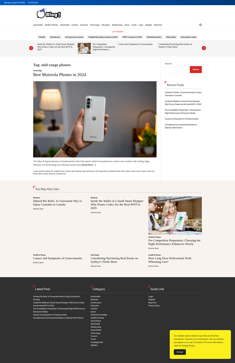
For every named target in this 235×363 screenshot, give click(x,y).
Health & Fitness (51, 25)
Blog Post (158, 25)
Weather (94, 345)
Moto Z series (43, 174)
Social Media (96, 330)
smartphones (61, 174)
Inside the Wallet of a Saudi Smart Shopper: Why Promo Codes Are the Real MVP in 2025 (56, 47)
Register (148, 25)
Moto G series (141, 171)
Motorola (52, 174)
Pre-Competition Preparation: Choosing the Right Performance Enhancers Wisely (104, 48)
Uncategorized (97, 342)
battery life (49, 171)
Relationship (117, 25)
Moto (123, 171)
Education (106, 25)
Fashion (75, 25)
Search (168, 63)
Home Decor (96, 321)
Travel (134, 25)
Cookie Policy (188, 345)
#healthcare (55, 37)
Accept (180, 352)
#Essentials (171, 37)
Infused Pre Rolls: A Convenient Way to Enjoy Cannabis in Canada (57, 202)
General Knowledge (99, 315)
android (41, 171)
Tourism (94, 336)
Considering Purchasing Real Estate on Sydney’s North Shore (175, 45)
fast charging (76, 171)
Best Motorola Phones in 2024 (59, 74)
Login (140, 25)
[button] (31, 48)
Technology (95, 25)
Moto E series (131, 171)
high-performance (88, 171)
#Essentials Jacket (188, 37)
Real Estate (64, 25)
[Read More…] (89, 165)
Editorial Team (38, 209)
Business (84, 25)
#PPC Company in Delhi (132, 37)
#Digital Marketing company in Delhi (103, 37)
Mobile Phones (115, 171)
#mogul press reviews (74, 37)
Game (126, 25)
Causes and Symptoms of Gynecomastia (135, 44)
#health (42, 37)
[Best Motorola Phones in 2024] (95, 119)
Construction (96, 303)
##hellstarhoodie (154, 37)
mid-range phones (102, 171)
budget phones (59, 171)
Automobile (38, 25)
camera (68, 171)
